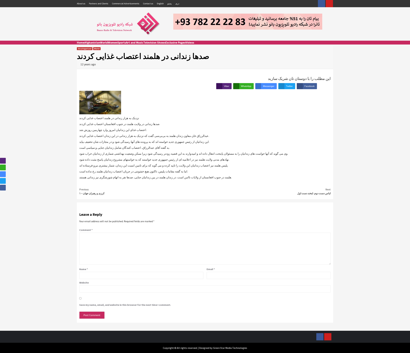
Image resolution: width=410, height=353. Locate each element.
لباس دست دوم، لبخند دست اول (314, 191)
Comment (86, 229)
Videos (189, 42)
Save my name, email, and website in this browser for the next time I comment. (125, 304)
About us (81, 3)
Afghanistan (92, 42)
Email (211, 269)
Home (80, 42)
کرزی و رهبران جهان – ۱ (92, 191)
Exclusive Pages (175, 42)
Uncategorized (84, 48)
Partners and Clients (98, 3)
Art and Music (134, 42)
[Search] (331, 45)
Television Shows (154, 42)
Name (83, 269)
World (104, 42)
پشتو (169, 3)
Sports (121, 42)
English (160, 3)
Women (112, 42)
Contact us (148, 3)
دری (177, 3)
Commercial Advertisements (125, 3)
